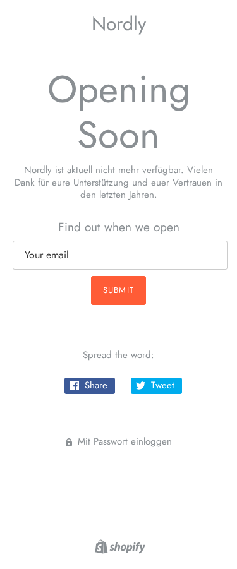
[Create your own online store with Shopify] (118, 546)
